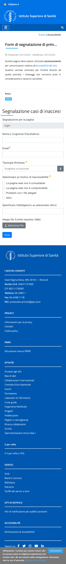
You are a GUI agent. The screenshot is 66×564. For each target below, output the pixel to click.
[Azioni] (5, 4)
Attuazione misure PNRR (18, 351)
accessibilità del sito (46, 65)
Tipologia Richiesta (13, 162)
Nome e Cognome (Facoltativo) (20, 133)
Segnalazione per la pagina (18, 119)
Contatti (9, 326)
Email (5, 148)
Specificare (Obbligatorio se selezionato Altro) (29, 205)
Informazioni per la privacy (18, 322)
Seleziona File (15, 225)
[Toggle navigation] (5, 27)
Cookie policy (11, 331)
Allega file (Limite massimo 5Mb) (21, 219)
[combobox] (29, 169)
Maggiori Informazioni (35, 560)
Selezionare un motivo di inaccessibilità (25, 177)
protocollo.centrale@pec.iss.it (25, 302)
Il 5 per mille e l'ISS (14, 453)
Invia (7, 234)
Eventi (42, 35)
